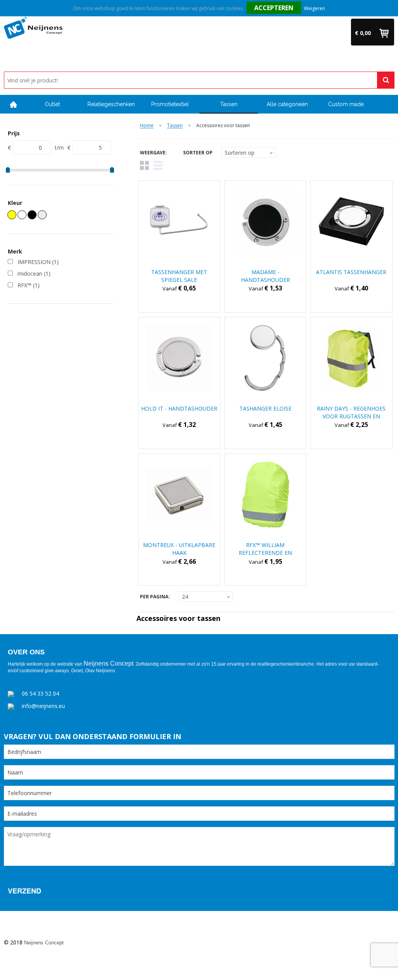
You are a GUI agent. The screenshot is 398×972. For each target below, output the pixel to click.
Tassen (228, 104)
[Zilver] (42, 215)
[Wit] (22, 215)
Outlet (52, 104)
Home (13, 104)
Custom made (346, 104)
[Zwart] (32, 215)
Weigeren (314, 8)
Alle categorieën (287, 104)
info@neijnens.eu (43, 706)
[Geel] (12, 215)
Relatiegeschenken (111, 104)
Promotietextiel (170, 104)
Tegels (144, 165)
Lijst (158, 165)
